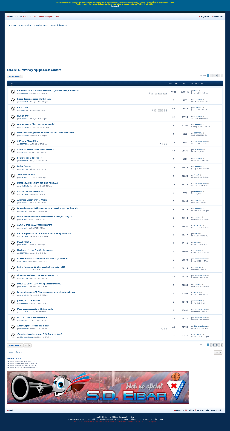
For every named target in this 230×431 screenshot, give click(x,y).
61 (166, 93)
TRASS (196, 91)
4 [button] (216, 76)
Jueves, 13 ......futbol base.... (29, 300)
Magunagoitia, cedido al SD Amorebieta (35, 309)
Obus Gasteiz (198, 150)
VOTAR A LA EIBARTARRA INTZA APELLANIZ (36, 149)
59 (161, 93)
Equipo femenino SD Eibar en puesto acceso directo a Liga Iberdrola (47, 208)
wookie (196, 234)
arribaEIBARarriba (26, 186)
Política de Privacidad (135, 421)
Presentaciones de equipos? (29, 158)
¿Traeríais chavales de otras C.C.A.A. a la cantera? (39, 334)
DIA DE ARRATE (24, 242)
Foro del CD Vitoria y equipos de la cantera (34, 70)
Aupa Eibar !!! (198, 107)
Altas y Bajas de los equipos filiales (33, 325)
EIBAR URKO (23, 116)
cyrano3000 (24, 102)
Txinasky (197, 292)
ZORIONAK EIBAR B (26, 174)
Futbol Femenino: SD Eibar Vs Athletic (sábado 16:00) (41, 267)
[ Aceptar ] (115, 6)
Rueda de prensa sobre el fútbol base (34, 99)
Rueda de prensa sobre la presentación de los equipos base (43, 233)
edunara (23, 110)
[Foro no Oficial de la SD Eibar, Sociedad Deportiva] (98, 387)
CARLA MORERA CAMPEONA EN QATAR (34, 225)
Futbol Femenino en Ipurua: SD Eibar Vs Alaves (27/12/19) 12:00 (45, 216)
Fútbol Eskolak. (24, 166)
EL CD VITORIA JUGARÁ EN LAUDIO (32, 317)
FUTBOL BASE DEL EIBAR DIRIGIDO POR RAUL (37, 183)
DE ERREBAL (24, 93)
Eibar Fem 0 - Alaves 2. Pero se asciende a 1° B (37, 275)
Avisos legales (151, 421)
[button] (222, 75)
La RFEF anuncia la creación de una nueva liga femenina (42, 258)
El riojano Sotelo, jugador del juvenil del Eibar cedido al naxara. (45, 132)
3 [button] (213, 76)
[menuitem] (10, 16)
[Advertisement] (115, 48)
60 (163, 93)
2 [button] (210, 76)
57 (156, 93)
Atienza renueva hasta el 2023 (30, 191)
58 (158, 93)
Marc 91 (197, 175)
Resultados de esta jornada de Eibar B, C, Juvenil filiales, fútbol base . (48, 90)
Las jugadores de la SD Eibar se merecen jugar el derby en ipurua (46, 292)
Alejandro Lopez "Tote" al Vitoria (32, 200)
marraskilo (23, 119)
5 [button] (219, 76)
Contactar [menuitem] (180, 410)
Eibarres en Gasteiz (200, 141)
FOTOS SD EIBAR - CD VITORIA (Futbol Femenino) (39, 283)
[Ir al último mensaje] (199, 91)
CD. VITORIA (22, 107)
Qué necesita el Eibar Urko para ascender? (36, 124)
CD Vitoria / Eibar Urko (27, 141)
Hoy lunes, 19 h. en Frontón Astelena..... (35, 250)
